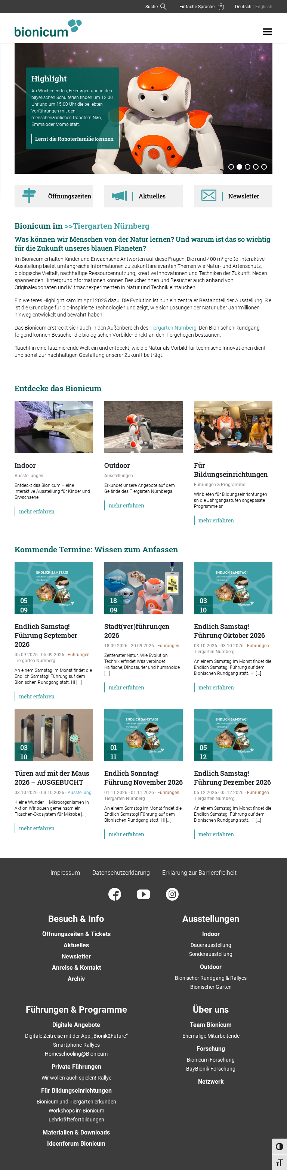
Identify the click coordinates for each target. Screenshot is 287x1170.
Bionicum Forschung (211, 1060)
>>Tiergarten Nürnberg (107, 225)
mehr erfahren (37, 511)
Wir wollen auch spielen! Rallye (76, 1078)
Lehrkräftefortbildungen (76, 1120)
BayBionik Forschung (210, 1069)
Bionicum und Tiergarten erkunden (76, 1102)
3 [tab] (247, 167)
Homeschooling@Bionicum (76, 1054)
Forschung (211, 1048)
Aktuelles (76, 945)
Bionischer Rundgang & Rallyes (211, 978)
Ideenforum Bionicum (76, 1143)
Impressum (65, 872)
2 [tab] (239, 167)
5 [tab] (264, 167)
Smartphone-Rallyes (76, 1045)
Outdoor (211, 966)
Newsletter (76, 956)
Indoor (211, 934)
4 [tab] (255, 167)
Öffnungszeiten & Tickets (76, 934)
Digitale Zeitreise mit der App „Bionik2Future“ (76, 1036)
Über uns (211, 1009)
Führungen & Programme (76, 1009)
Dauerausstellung (211, 945)
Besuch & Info (76, 919)
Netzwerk (211, 1081)
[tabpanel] (143, 108)
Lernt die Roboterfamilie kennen (74, 138)
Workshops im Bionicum (76, 1111)
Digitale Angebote (76, 1024)
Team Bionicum (211, 1024)
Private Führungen (76, 1066)
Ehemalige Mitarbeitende (211, 1036)
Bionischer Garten (211, 987)
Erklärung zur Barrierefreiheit (199, 872)
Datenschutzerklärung (121, 872)
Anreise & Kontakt (76, 967)
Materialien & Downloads (76, 1132)
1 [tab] (231, 167)
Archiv (76, 978)
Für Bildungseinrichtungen (76, 1090)
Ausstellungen (210, 919)
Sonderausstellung (210, 954)
